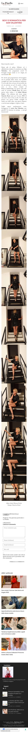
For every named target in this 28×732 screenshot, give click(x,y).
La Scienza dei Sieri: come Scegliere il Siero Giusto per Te (16, 702)
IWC (23, 96)
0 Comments (18, 697)
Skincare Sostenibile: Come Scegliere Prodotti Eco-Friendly (16, 693)
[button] (11, 31)
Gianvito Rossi (16, 505)
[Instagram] (5, 688)
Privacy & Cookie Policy (13, 723)
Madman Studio (19, 722)
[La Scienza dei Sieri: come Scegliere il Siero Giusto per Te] (5, 703)
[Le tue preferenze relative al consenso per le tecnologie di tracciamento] (25, 729)
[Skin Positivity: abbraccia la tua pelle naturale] (5, 711)
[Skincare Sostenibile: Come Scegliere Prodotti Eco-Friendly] (5, 694)
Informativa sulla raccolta (5, 730)
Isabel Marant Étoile (16, 503)
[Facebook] (3, 688)
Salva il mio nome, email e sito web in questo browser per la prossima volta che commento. (14, 556)
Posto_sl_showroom (7, 88)
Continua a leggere (8, 681)
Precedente (7, 522)
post (15, 83)
